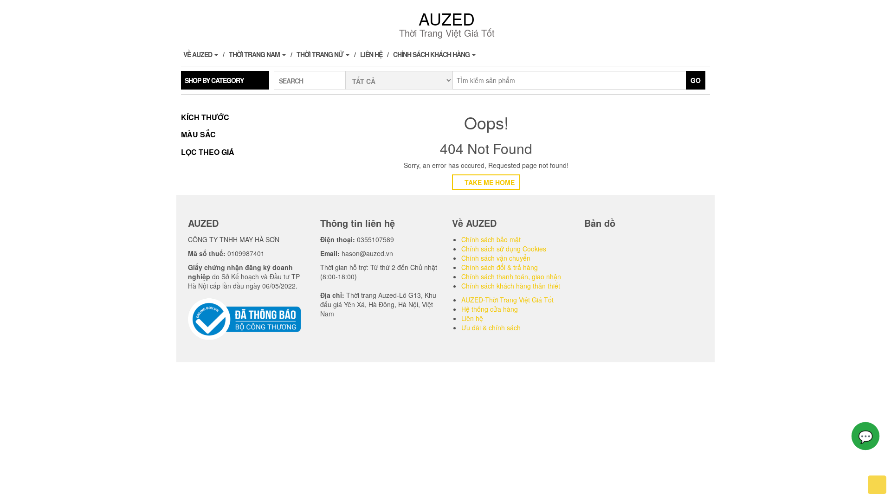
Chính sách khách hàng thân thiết (510, 285)
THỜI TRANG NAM (255, 54)
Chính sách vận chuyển (495, 258)
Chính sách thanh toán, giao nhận (511, 276)
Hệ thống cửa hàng (489, 309)
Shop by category (214, 80)
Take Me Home (489, 182)
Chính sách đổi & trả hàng (499, 267)
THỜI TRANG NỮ (321, 54)
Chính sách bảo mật (491, 239)
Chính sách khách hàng (432, 54)
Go (696, 80)
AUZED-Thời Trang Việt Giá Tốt (507, 299)
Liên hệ (371, 54)
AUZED (447, 18)
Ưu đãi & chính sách (491, 327)
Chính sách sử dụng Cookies (503, 248)
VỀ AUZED (198, 54)
